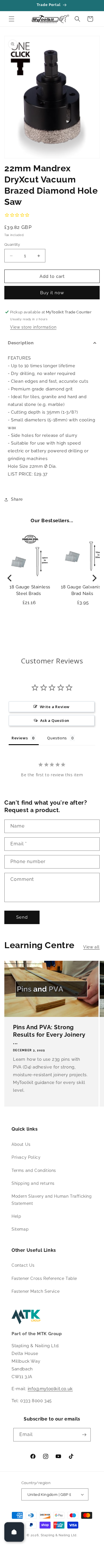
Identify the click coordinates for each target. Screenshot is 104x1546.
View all (91, 947)
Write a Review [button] (55, 706)
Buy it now (52, 292)
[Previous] (10, 578)
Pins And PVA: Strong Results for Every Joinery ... (49, 1035)
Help (16, 1216)
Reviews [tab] (20, 737)
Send (22, 917)
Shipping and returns (33, 1183)
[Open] (14, 1532)
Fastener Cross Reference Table (44, 1278)
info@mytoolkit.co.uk (50, 1388)
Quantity (12, 244)
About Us (21, 1144)
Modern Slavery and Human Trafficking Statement (52, 1200)
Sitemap (20, 1229)
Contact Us (23, 1265)
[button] (11, 19)
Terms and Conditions (34, 1170)
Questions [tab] (57, 737)
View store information (33, 327)
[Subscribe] (84, 1434)
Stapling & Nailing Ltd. (59, 1535)
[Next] (94, 578)
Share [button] (17, 499)
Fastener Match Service (36, 1291)
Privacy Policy (26, 1157)
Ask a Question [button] (54, 720)
